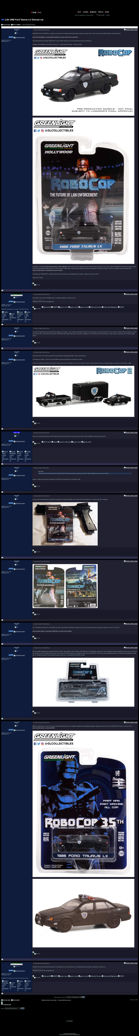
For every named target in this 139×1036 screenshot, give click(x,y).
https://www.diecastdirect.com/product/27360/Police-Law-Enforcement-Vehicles (52, 631)
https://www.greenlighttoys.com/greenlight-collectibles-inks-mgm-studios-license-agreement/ (55, 37)
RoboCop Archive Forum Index (49, 1000)
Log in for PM (101, 15)
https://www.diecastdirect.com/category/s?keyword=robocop (47, 270)
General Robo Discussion (28, 24)
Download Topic (7, 1004)
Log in (108, 15)
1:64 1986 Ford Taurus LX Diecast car (24, 19)
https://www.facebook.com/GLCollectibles (57, 266)
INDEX (19, 24)
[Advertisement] (69, 1028)
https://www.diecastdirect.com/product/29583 (44, 728)
